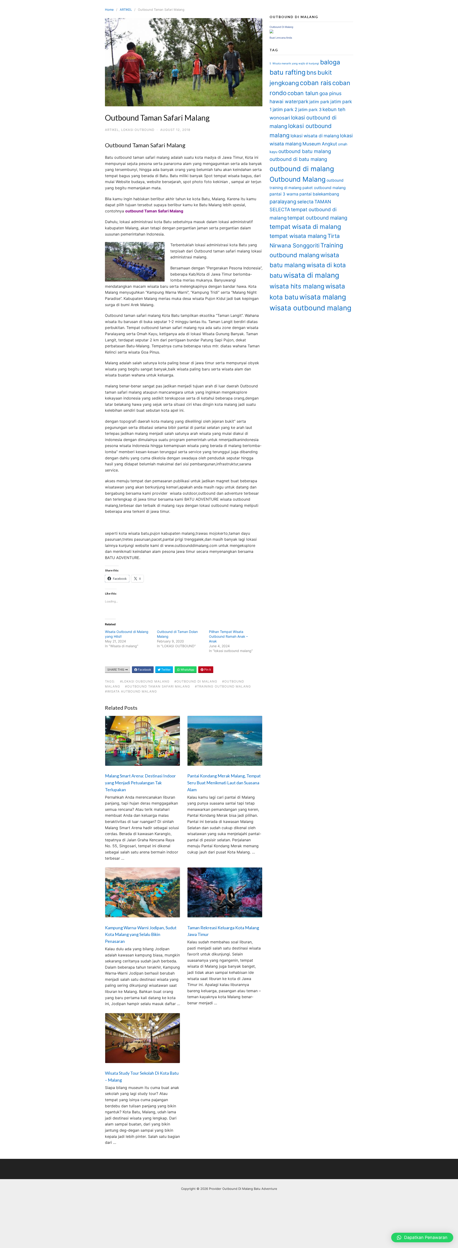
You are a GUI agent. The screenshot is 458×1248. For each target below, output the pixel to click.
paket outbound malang (324, 187)
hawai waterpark (289, 101)
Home (109, 9)
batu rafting (288, 72)
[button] (422, 1237)
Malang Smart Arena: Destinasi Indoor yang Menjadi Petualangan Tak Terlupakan (140, 782)
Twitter (166, 669)
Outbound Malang (298, 179)
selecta (305, 202)
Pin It (207, 669)
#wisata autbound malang (131, 691)
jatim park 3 (310, 109)
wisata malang (322, 297)
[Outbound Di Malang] (271, 32)
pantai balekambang (319, 193)
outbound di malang (302, 168)
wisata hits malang (297, 286)
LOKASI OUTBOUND (137, 130)
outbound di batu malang (298, 159)
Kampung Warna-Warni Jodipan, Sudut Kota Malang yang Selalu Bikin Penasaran (141, 934)
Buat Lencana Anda (281, 37)
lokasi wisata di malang (315, 136)
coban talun (302, 93)
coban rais (315, 83)
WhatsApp (187, 669)
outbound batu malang (304, 151)
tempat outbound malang (317, 218)
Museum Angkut (319, 144)
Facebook (144, 669)
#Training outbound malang (223, 686)
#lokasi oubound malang (145, 681)
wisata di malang (311, 275)
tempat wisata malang (298, 236)
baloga (330, 62)
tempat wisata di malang (305, 226)
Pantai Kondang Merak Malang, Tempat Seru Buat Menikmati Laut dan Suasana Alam (224, 782)
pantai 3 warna (284, 193)
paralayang (283, 201)
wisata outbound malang (310, 308)
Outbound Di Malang (281, 27)
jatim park (319, 101)
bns (312, 72)
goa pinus (330, 93)
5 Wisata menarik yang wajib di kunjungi (294, 63)
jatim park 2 (285, 109)
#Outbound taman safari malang (157, 686)
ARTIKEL (126, 9)
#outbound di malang (195, 681)
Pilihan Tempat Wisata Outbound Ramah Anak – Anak (228, 636)
